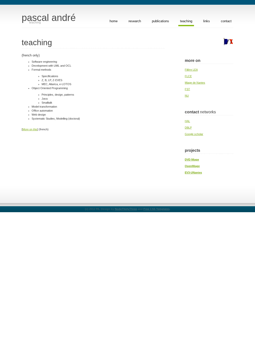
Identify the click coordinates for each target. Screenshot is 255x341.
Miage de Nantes (195, 82)
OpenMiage (192, 166)
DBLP (188, 127)
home (114, 21)
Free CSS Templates (156, 208)
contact (226, 21)
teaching (186, 21)
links (206, 21)
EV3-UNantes (193, 172)
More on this (29, 129)
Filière (191, 69)
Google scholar (194, 134)
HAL (187, 121)
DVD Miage (192, 159)
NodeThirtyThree (126, 208)
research (134, 21)
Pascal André (49, 17)
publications (160, 21)
